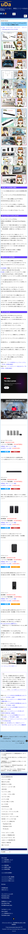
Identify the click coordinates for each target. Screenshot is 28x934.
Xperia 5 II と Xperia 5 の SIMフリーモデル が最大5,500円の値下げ (13, 737)
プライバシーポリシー (7, 922)
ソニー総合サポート (6, 861)
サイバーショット (6, 809)
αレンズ (3, 804)
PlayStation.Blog (5, 897)
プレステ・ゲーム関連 (7, 821)
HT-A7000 (15, 29)
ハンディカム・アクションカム (9, 811)
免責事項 (14, 924)
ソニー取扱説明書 (5, 869)
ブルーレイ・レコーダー (7, 786)
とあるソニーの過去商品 (7, 840)
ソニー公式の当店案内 (6, 872)
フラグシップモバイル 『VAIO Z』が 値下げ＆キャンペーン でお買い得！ (13, 742)
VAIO (3, 789)
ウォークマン (5, 791)
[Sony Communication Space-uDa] (6, 6)
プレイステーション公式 (7, 893)
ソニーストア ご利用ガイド (7, 878)
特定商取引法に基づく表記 (19, 922)
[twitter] (1, 13)
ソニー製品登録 (5, 865)
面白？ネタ (4, 845)
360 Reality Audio (6, 29)
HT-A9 (11, 29)
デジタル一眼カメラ (6, 801)
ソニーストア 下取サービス (7, 880)
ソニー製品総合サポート (7, 913)
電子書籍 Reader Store (6, 905)
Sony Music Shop (5, 903)
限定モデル (4, 781)
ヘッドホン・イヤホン (7, 794)
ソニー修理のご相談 (6, 867)
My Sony (3, 884)
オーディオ (4, 799)
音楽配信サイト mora (6, 901)
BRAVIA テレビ (5, 784)
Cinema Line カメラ (6, 814)
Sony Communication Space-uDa (13, 927)
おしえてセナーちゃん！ (7, 837)
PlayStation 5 (6, 823)
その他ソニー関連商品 (7, 835)
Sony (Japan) (4, 911)
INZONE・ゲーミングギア (8, 819)
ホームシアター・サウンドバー (13, 27)
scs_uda (2, 27)
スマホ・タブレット (6, 832)
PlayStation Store (5, 895)
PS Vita (4, 828)
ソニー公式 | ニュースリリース (18, 689)
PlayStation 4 (6, 826)
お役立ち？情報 (5, 842)
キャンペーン (5, 779)
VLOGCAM (4, 806)
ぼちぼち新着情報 (6, 776)
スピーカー (4, 796)
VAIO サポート (4, 889)
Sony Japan (4, 857)
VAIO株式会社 (4, 887)
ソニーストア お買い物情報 (7, 876)
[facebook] (3, 13)
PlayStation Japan (5, 915)
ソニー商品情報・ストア (7, 859)
